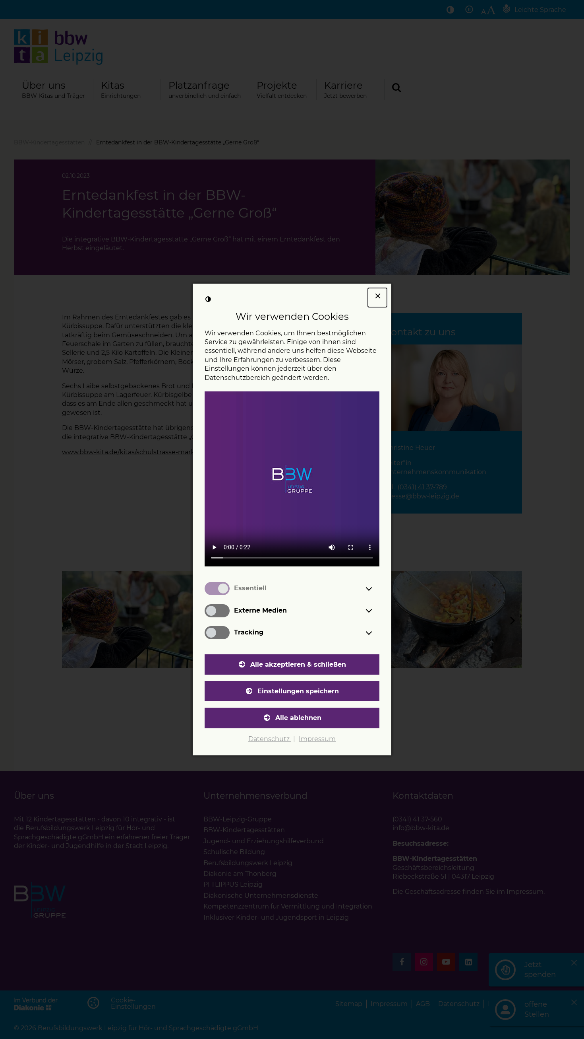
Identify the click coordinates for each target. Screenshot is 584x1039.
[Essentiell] (376, 588)
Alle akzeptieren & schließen (298, 664)
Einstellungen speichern (298, 691)
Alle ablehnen (298, 718)
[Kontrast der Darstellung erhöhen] (208, 299)
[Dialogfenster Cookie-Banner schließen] (377, 297)
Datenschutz (269, 739)
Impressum (317, 739)
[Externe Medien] (376, 610)
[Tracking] (376, 632)
